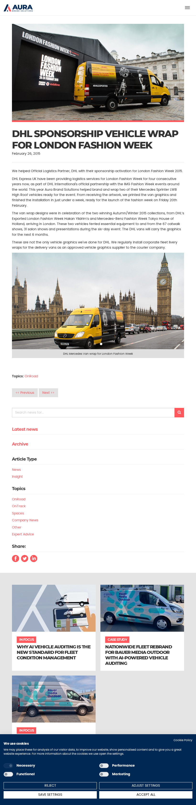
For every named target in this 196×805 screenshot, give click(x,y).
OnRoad (31, 376)
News (16, 469)
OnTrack (19, 506)
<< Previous (25, 392)
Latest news (25, 429)
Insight (17, 476)
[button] (18, 5)
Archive (20, 444)
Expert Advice (23, 534)
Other (16, 527)
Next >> (48, 392)
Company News (25, 520)
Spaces (18, 513)
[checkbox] (8, 765)
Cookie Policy (183, 740)
